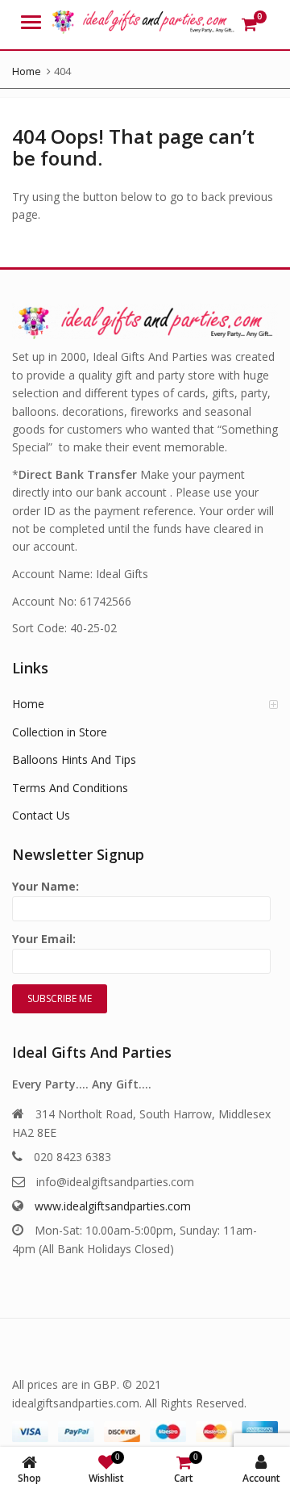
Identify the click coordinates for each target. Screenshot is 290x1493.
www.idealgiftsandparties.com (113, 1206)
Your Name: (45, 886)
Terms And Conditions (70, 787)
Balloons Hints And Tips (74, 759)
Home (28, 703)
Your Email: (44, 938)
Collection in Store (59, 732)
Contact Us (41, 815)
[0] (249, 24)
